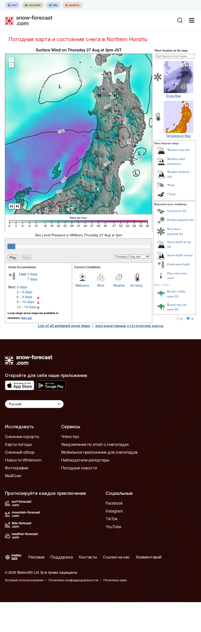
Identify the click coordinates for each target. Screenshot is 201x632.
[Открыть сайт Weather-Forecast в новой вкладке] (72, 5)
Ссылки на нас (116, 557)
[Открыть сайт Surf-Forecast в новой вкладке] (12, 5)
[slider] (11, 246)
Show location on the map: (171, 50)
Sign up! (26, 318)
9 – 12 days (25, 301)
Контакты (88, 557)
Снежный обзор (20, 452)
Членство (70, 436)
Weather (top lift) (178, 149)
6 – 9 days (24, 296)
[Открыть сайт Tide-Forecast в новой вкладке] (53, 5)
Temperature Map (178, 135)
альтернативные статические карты (129, 325)
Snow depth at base (180, 255)
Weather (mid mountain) (176, 161)
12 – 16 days (26, 306)
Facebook (114, 503)
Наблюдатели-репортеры (85, 460)
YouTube (113, 526)
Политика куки (115, 580)
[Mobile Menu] (191, 20)
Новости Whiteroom (23, 460)
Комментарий (149, 557)
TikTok (111, 519)
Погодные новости (79, 468)
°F (191, 319)
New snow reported (174, 231)
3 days (32, 273)
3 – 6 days (24, 291)
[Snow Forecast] (27, 20)
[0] (184, 210)
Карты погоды (18, 444)
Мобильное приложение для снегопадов (99, 452)
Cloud (171, 194)
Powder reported (178, 220)
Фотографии (16, 468)
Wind (100, 285)
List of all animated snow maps (64, 325)
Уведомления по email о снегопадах (95, 444)
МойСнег (13, 475)
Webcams (82, 285)
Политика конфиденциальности (73, 580)
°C (181, 319)
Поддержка (61, 557)
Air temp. (136, 285)
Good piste (174, 210)
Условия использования (24, 580)
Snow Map (173, 95)
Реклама (36, 557)
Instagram (114, 511)
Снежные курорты (22, 436)
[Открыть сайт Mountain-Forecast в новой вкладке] (33, 5)
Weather (119, 285)
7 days (32, 279)
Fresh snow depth (178, 264)
